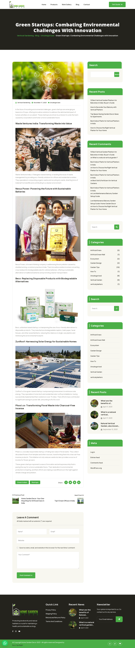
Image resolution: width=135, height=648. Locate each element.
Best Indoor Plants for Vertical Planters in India (104, 122)
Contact (87, 4)
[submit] (119, 619)
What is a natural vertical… (108, 413)
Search (93, 65)
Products (54, 4)
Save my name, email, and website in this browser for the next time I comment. (47, 548)
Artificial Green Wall (97, 254)
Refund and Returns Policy (55, 617)
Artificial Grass (95, 250)
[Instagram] (16, 631)
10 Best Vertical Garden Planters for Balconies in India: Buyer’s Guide (103, 101)
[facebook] (12, 631)
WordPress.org (96, 468)
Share (60, 483)
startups (35, 482)
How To (93, 271)
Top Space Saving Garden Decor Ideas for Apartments (104, 115)
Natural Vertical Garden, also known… (110, 424)
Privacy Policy (51, 610)
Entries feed (95, 457)
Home (44, 4)
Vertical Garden (96, 280)
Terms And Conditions (54, 621)
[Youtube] (19, 631)
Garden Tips (95, 267)
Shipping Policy (51, 614)
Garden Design (95, 263)
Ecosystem (94, 259)
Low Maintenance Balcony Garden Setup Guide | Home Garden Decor (103, 202)
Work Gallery (66, 4)
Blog (77, 4)
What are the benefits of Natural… (85, 612)
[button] (5, 643)
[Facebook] (115, 644)
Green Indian (22, 482)
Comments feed (96, 463)
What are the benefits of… (106, 402)
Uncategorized (55, 103)
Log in (92, 452)
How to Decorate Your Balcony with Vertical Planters (103, 108)
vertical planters (96, 284)
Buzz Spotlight (17, 645)
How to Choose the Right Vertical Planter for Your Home (102, 129)
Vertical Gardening (23, 103)
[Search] (116, 308)
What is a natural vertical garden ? (105, 157)
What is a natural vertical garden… (86, 623)
